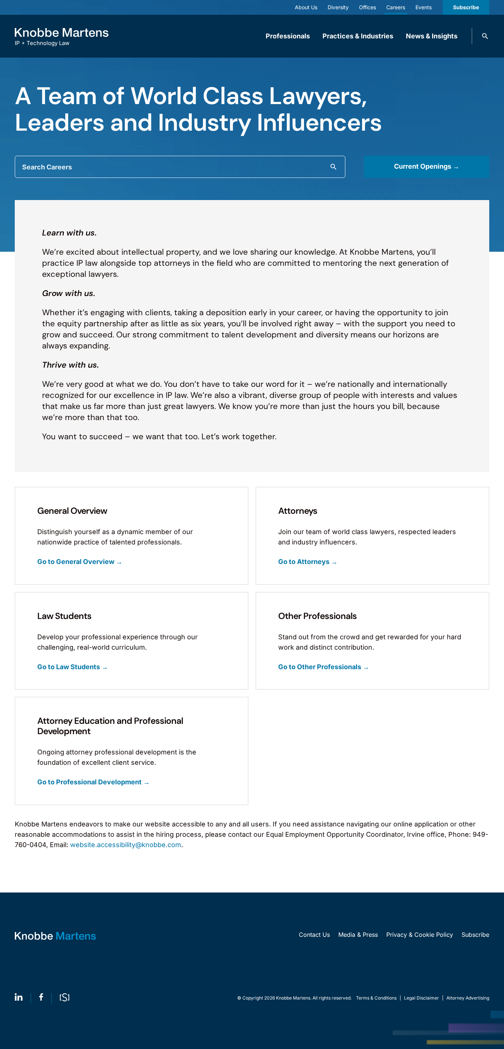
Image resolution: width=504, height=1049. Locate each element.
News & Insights (432, 36)
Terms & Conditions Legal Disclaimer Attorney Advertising (422, 998)
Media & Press (358, 934)
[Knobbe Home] (55, 935)
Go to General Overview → (79, 561)
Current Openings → (426, 166)
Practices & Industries (357, 36)
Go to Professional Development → (93, 782)
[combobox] (180, 167)
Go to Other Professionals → (323, 667)
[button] (485, 36)
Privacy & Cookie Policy (419, 934)
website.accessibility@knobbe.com (125, 845)
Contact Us (314, 934)
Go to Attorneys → (308, 561)
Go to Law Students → (72, 667)
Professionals (288, 36)
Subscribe (466, 7)
